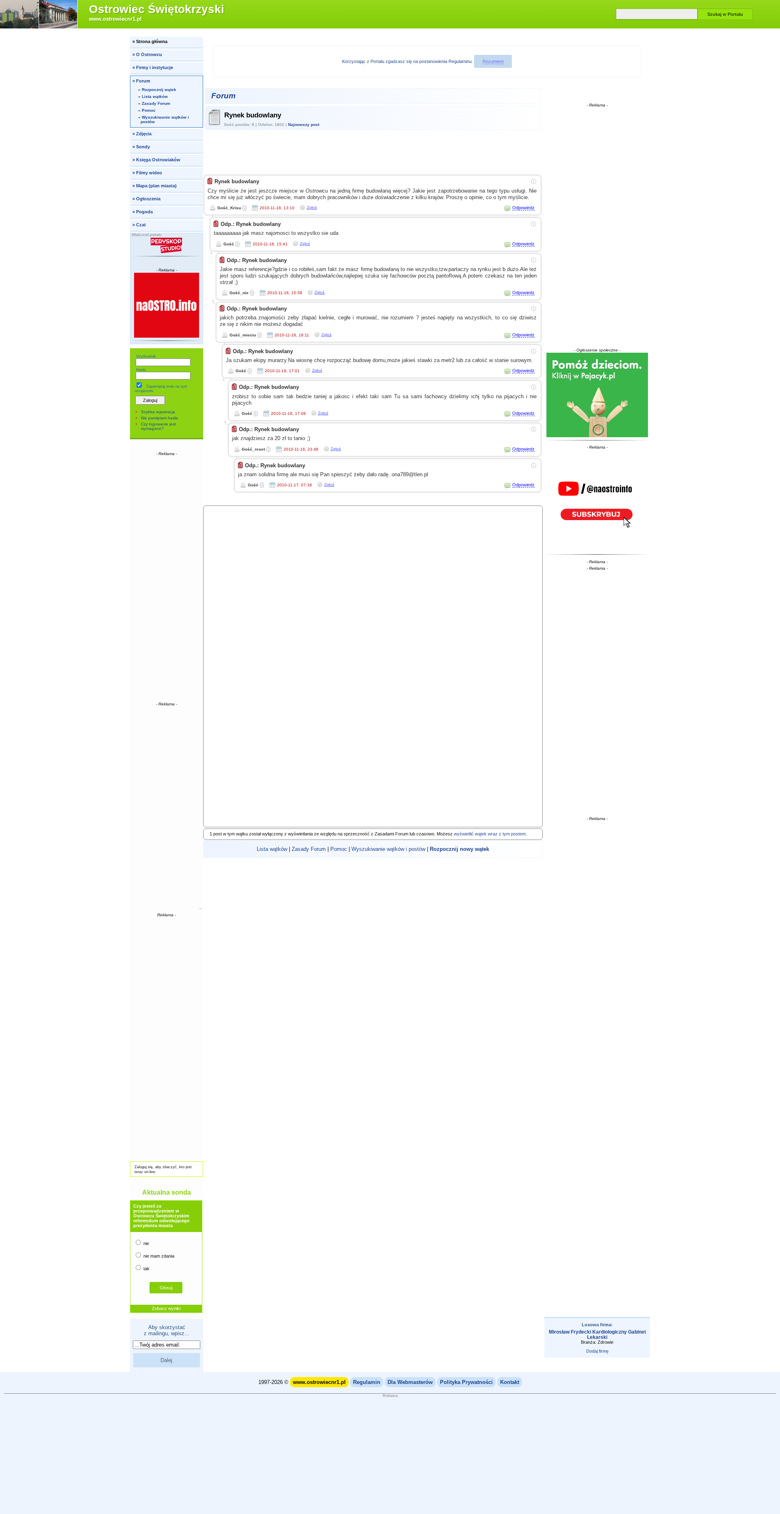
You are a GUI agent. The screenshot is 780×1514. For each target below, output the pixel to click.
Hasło (141, 370)
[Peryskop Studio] (167, 245)
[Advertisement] (166, 578)
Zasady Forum (309, 849)
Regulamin (366, 1382)
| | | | (373, 849)
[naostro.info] (597, 500)
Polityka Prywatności (466, 1382)
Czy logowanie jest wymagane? (158, 426)
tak (146, 1268)
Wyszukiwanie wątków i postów (388, 849)
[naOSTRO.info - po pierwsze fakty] (167, 305)
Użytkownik (146, 356)
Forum (223, 95)
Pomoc (338, 849)
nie (145, 1243)
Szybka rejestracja (158, 412)
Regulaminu (460, 61)
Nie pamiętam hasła (159, 418)
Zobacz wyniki (166, 1308)
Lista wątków (272, 849)
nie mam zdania (158, 1256)
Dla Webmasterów (410, 1382)
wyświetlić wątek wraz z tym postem (490, 833)
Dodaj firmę (597, 1351)
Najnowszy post (303, 124)
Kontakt (509, 1382)
